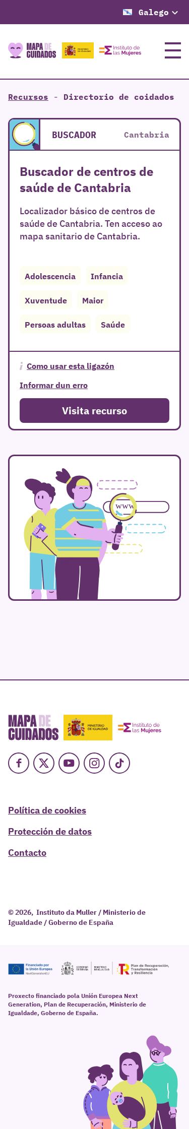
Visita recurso (94, 410)
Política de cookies (47, 809)
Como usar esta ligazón (70, 365)
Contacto (27, 851)
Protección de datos (50, 830)
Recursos (28, 97)
